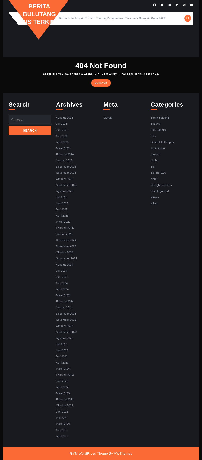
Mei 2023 (62, 356)
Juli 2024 (61, 270)
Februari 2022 (65, 399)
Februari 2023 (65, 374)
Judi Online (158, 148)
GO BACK (103, 84)
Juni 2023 (62, 350)
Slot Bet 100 (158, 172)
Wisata (155, 197)
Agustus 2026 (64, 117)
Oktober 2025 (64, 178)
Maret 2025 (63, 221)
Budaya (155, 123)
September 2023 (66, 332)
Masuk (107, 117)
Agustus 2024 (64, 264)
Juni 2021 (62, 411)
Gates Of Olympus (162, 142)
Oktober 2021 (64, 405)
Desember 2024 (66, 240)
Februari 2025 (65, 227)
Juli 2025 (61, 197)
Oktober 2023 (64, 325)
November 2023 (66, 319)
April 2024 (62, 289)
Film (153, 136)
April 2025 (62, 215)
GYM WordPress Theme (89, 453)
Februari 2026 (65, 154)
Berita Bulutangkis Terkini (39, 14)
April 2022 (62, 387)
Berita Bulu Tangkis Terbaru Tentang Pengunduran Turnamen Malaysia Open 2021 (112, 18)
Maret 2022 (63, 393)
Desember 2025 (66, 166)
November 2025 (66, 172)
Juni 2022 (62, 381)
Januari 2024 (64, 307)
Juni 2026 (62, 129)
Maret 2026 (63, 148)
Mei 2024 (62, 283)
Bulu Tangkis (158, 129)
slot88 (154, 178)
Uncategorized (160, 191)
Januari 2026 (64, 160)
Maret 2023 (63, 368)
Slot (153, 166)
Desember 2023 (66, 313)
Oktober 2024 (64, 252)
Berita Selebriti (160, 117)
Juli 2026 (61, 123)
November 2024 (66, 246)
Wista (154, 203)
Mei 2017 (62, 430)
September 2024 (66, 258)
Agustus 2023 (64, 338)
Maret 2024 (63, 295)
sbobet (155, 160)
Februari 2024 (65, 301)
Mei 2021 (62, 417)
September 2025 (66, 185)
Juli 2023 (61, 344)
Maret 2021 (63, 423)
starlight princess (161, 185)
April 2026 (62, 142)
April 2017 (62, 436)
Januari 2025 (64, 234)
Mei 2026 (62, 136)
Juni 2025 (62, 203)
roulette (155, 154)
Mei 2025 (62, 209)
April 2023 (62, 362)
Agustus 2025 (64, 191)
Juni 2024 (62, 276)
